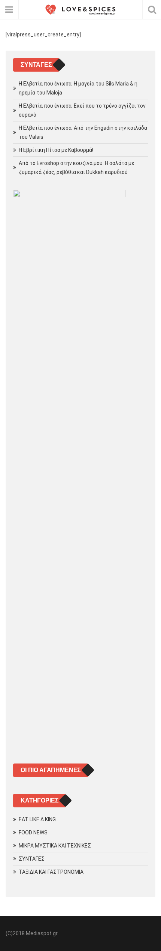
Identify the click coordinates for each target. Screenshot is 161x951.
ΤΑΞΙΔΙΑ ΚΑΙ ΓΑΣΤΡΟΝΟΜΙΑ (51, 872)
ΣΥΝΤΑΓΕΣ (32, 859)
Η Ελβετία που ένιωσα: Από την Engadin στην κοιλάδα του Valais (83, 132)
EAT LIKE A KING (37, 819)
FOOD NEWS (33, 833)
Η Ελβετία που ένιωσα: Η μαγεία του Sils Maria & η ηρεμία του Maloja (78, 88)
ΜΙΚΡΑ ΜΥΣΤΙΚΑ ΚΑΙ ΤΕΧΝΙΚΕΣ (55, 846)
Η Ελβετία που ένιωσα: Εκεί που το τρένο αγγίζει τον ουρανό (82, 110)
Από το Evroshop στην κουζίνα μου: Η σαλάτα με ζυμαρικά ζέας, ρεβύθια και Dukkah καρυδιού (76, 167)
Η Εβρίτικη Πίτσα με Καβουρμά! (56, 150)
